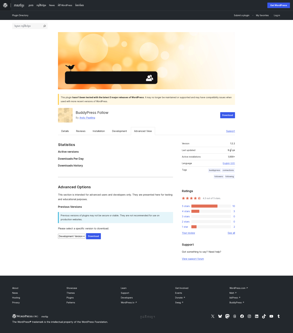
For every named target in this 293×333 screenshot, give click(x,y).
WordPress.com (239, 288)
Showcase (72, 288)
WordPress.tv (129, 302)
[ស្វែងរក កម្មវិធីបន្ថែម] (45, 26)
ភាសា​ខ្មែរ (44, 316)
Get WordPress (278, 5)
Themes (71, 293)
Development (119, 131)
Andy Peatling (87, 117)
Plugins (70, 297)
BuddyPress (237, 302)
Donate (180, 297)
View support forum (193, 258)
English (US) (229, 163)
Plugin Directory (20, 15)
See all (231, 232)
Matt (233, 293)
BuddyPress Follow (92, 112)
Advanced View (143, 131)
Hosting (16, 297)
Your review (188, 232)
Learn (124, 288)
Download (227, 115)
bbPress (235, 297)
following (230, 176)
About (15, 288)
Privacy (16, 302)
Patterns (71, 302)
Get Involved (181, 288)
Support (230, 131)
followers (219, 176)
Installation (99, 131)
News (15, 293)
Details (65, 131)
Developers (127, 297)
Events (178, 293)
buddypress (214, 170)
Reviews (80, 131)
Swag (179, 302)
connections (228, 170)
